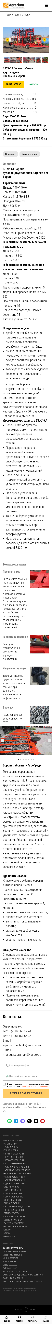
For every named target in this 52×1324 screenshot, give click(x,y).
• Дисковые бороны (12, 1140)
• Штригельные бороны (14, 1157)
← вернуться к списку (16, 14)
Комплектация (29, 154)
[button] (13, 84)
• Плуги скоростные (13, 1196)
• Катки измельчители (14, 1177)
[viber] (22, 1121)
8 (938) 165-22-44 (20, 1031)
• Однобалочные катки (14, 1183)
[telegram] (16, 1121)
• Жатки (6, 1233)
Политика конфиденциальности (19, 1291)
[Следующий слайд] (44, 40)
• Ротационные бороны (14, 1163)
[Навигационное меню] (46, 6)
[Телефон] (29, 1121)
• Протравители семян (14, 1216)
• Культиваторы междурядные (17, 1167)
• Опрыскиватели (11, 1203)
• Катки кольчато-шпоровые (17, 1173)
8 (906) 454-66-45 (20, 1036)
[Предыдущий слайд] (7, 40)
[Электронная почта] (36, 1121)
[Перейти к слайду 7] (33, 759)
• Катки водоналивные (14, 1180)
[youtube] (42, 1121)
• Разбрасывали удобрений (16, 1206)
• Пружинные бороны (13, 1153)
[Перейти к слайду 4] (26, 759)
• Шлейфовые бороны (13, 1160)
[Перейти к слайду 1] (18, 759)
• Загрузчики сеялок (13, 1223)
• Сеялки (7, 1229)
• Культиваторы (10, 1147)
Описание (10, 154)
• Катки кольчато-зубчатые (16, 1170)
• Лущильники (10, 1144)
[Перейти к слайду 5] (28, 759)
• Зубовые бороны (12, 1150)
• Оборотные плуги (12, 1200)
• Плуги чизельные (12, 1190)
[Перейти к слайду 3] (23, 759)
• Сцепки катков (11, 1187)
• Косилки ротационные (15, 1226)
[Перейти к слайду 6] (31, 759)
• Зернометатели (11, 1213)
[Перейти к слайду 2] (20, 759)
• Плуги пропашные (12, 1193)
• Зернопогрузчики (12, 1220)
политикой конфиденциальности (35, 1086)
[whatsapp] (9, 1121)
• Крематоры (9, 1236)
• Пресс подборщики (13, 1210)
